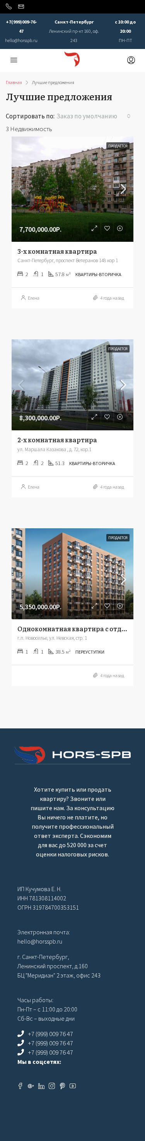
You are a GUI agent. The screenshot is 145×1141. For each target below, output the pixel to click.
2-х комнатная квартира (57, 439)
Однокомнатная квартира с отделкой (79, 628)
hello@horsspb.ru (21, 40)
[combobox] (93, 116)
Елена (33, 298)
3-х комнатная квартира (57, 251)
